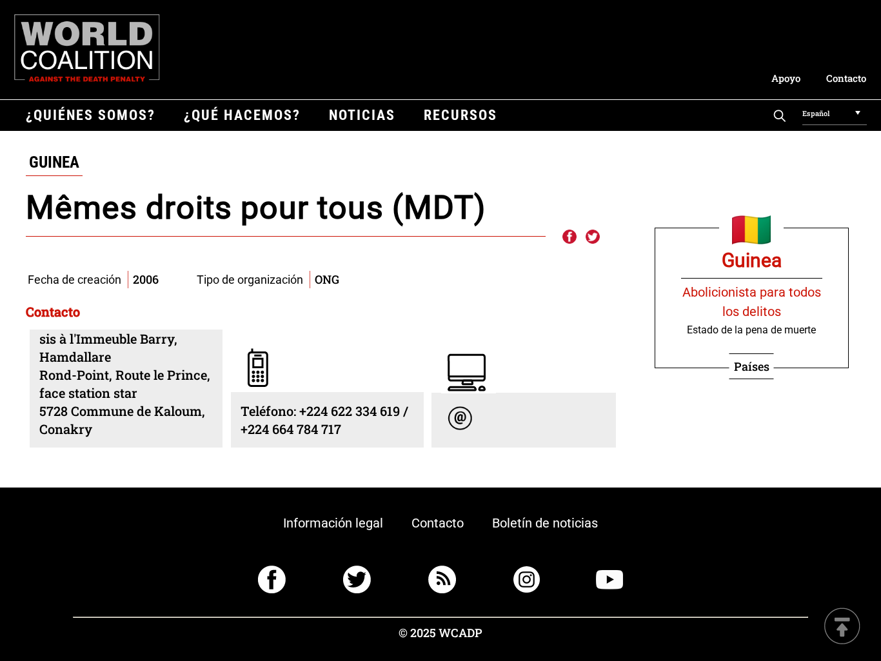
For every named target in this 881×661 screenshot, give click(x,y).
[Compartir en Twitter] (592, 237)
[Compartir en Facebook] (569, 237)
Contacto (846, 78)
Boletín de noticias (545, 523)
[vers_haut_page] (842, 627)
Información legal (333, 523)
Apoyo (785, 78)
